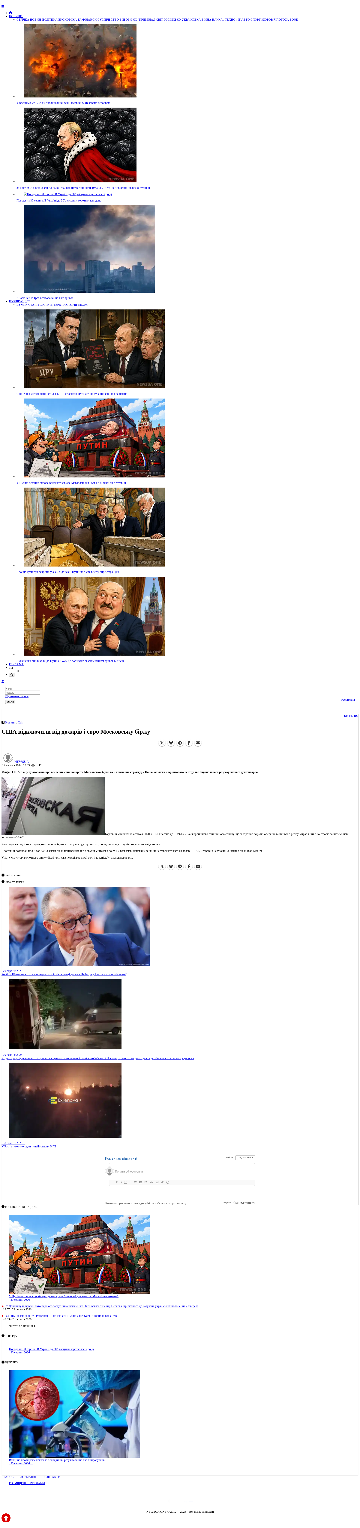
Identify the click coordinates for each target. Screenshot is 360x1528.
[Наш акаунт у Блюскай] (160, 1501)
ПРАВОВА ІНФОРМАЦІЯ (19, 1476)
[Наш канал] (200, 1501)
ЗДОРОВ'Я (268, 19)
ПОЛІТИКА (50, 19)
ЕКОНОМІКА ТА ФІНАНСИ (77, 19)
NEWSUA (21, 762)
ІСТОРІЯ (71, 304)
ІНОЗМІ (83, 304)
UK (346, 715)
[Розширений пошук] (11, 675)
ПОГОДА (282, 19)
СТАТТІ (33, 304)
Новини (10, 722)
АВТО (245, 19)
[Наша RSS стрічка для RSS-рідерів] (209, 1501)
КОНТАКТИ (52, 1476)
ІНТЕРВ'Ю (57, 304)
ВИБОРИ (126, 19)
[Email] (198, 743)
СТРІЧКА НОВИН (28, 19)
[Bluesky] (171, 743)
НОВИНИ (16, 16)
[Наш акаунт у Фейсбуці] (169, 1501)
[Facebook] (189, 743)
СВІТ (159, 19)
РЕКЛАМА (16, 664)
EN (351, 715)
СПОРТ (255, 19)
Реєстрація (348, 699)
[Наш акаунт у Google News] (188, 1501)
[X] (162, 743)
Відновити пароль (16, 696)
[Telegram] (180, 743)
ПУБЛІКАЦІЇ (18, 301)
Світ (20, 722)
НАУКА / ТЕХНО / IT (226, 19)
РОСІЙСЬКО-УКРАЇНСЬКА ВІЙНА (187, 19)
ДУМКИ (22, 304)
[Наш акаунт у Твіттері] (151, 1501)
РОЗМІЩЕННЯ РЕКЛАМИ (27, 1483)
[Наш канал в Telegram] (177, 1501)
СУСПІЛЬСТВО (108, 19)
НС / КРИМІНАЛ (144, 19)
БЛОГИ (45, 304)
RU (356, 715)
